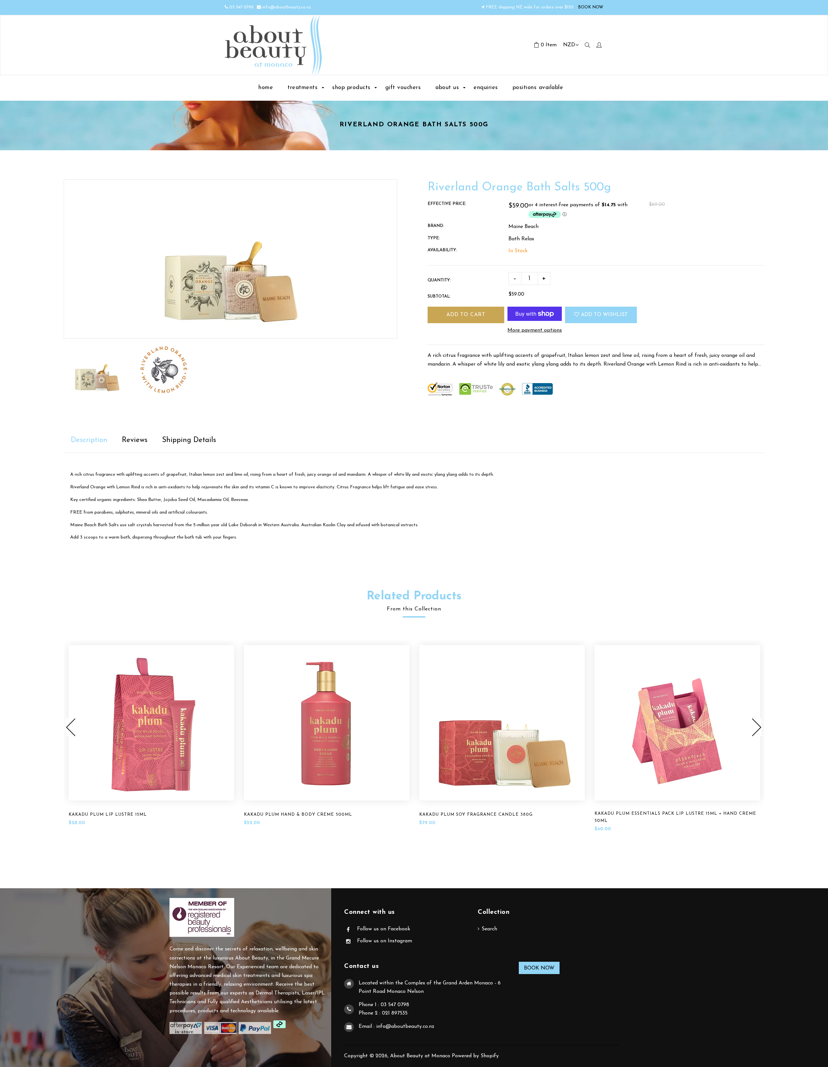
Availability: (442, 250)
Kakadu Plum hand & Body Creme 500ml (298, 814)
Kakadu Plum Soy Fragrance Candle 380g (476, 814)
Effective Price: (447, 204)
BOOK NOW (590, 7)
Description (89, 440)
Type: (434, 238)
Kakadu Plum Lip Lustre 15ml (108, 814)
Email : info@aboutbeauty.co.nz (396, 1026)
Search (489, 929)
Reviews (134, 440)
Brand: (436, 226)
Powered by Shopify (475, 1056)
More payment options (534, 330)
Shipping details (189, 440)
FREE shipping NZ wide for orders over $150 (529, 7)
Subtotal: (439, 296)
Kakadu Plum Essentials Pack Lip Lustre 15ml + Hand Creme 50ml (675, 817)
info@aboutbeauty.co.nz (286, 7)
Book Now (539, 968)
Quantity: (439, 280)
